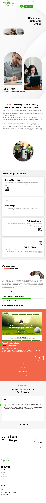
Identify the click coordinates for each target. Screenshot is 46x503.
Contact (39, 3)
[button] (23, 363)
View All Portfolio (23, 371)
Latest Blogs (3, 478)
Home (22, 1)
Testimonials (3, 480)
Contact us (3, 483)
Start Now (39, 442)
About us (3, 472)
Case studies (4, 474)
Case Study (33, 3)
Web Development (35, 1)
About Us (27, 1)
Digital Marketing (25, 3)
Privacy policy (4, 476)
